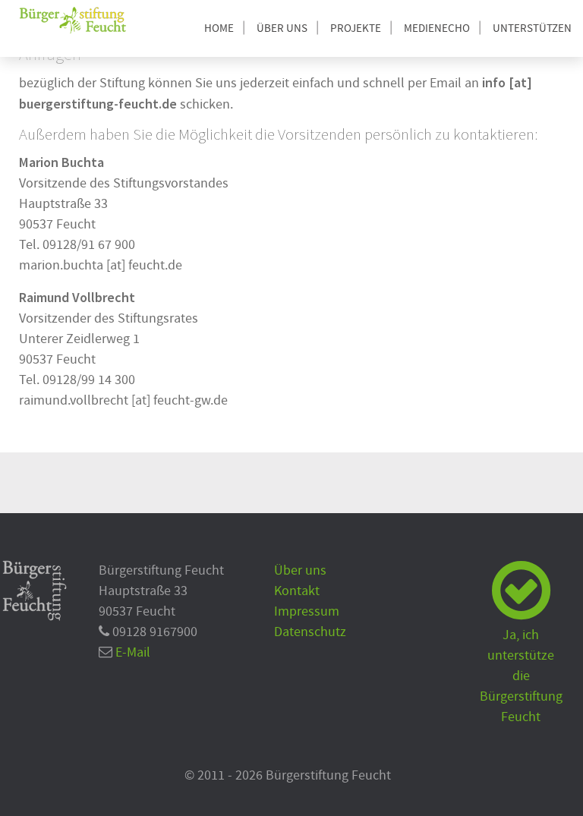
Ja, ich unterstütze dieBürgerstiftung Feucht (521, 676)
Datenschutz (310, 632)
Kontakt (297, 591)
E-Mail (132, 652)
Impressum (306, 611)
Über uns (300, 570)
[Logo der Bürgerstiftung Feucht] (73, 20)
